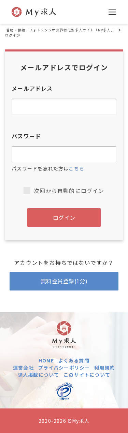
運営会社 (23, 367)
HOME (46, 360)
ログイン (64, 217)
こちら (76, 168)
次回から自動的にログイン (69, 190)
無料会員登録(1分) (64, 281)
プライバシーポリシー (64, 367)
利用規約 (104, 367)
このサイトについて (86, 374)
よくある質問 (73, 360)
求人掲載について (38, 374)
